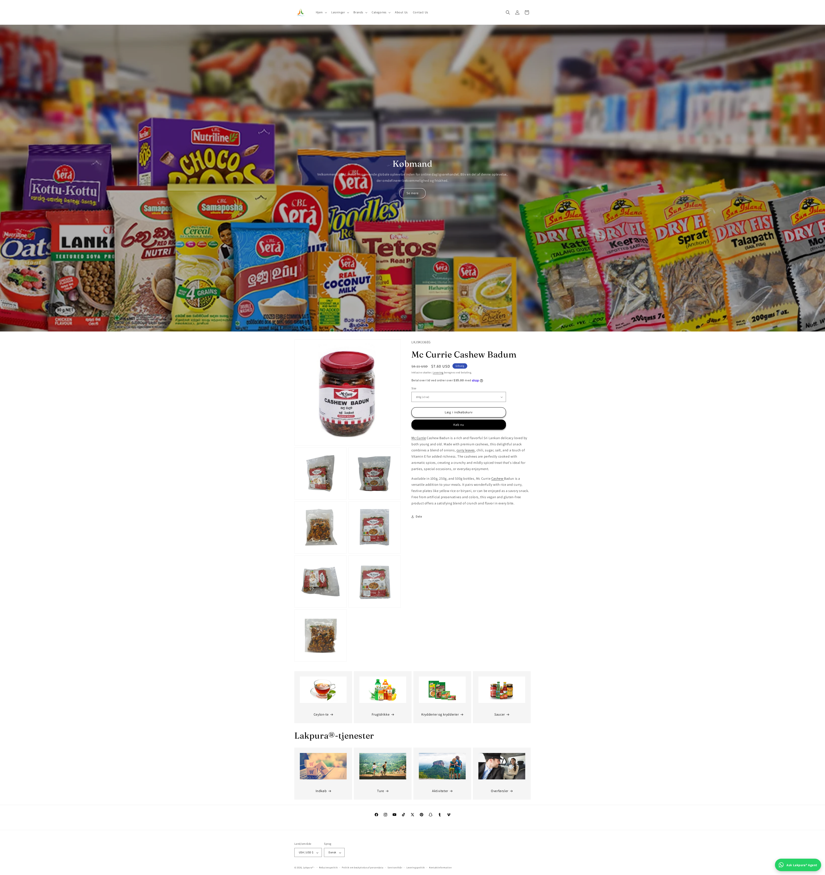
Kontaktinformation (440, 867)
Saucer (499, 714)
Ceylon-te (321, 714)
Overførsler (499, 791)
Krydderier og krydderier (440, 714)
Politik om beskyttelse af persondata (362, 867)
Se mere (412, 193)
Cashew (497, 478)
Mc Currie (418, 438)
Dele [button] (419, 516)
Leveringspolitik (415, 867)
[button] (321, 12)
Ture (380, 791)
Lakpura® (308, 867)
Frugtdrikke (381, 714)
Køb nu (458, 425)
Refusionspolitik (328, 867)
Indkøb (321, 791)
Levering (438, 372)
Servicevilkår (395, 867)
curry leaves (466, 450)
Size (413, 388)
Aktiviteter (440, 791)
